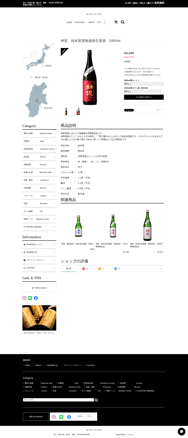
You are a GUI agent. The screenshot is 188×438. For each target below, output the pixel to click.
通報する (159, 110)
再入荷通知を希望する (144, 97)
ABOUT (92, 22)
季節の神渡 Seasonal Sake (38, 133)
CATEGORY (79, 22)
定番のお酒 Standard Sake (38, 172)
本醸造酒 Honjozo (35, 164)
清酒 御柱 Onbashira (37, 180)
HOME (69, 22)
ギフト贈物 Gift (33, 211)
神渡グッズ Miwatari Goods (36, 219)
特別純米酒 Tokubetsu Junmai (39, 149)
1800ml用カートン (131, 80)
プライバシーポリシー (72, 365)
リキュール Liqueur (35, 196)
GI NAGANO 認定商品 (32, 227)
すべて (68, 269)
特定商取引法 (52, 365)
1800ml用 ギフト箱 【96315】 (136, 88)
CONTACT (91, 365)
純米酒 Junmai (35, 157)
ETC (99, 22)
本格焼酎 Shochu (35, 188)
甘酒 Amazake (35, 203)
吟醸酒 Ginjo (34, 141)
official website (41, 288)
